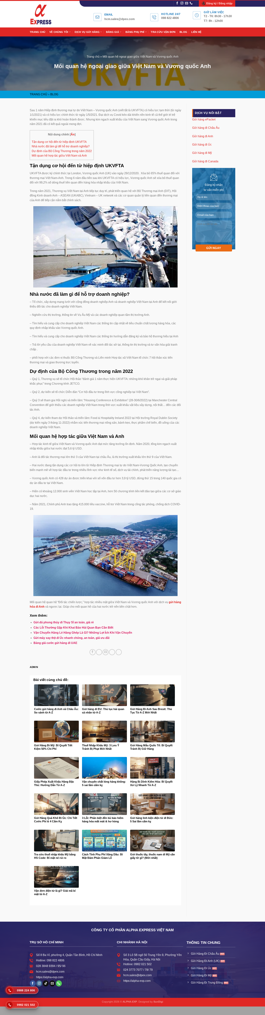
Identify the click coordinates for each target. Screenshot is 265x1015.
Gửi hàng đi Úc (202, 144)
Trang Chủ (38, 94)
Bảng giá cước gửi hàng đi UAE (55, 642)
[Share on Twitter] (99, 652)
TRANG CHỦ (37, 32)
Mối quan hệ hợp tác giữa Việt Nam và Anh (59, 155)
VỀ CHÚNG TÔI (58, 32)
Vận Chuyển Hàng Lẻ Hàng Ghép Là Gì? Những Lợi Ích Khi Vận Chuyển (83, 632)
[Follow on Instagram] (181, 3)
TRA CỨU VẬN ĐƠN (163, 32)
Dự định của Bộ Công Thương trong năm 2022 (62, 151)
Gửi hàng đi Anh (202, 136)
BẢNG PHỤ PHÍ (134, 32)
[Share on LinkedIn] (119, 652)
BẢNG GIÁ (112, 32)
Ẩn (73, 134)
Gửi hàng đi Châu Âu (205, 127)
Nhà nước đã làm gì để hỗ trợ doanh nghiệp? (61, 146)
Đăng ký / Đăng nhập (219, 3)
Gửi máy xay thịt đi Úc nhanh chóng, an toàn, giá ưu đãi (71, 637)
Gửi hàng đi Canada (205, 161)
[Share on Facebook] (93, 652)
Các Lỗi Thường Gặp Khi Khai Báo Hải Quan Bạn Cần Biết (73, 627)
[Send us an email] (186, 3)
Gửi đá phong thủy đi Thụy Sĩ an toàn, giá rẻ (64, 622)
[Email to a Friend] (106, 652)
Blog (54, 94)
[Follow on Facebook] (177, 3)
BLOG (183, 32)
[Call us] (191, 3)
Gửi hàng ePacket (203, 119)
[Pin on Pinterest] (112, 652)
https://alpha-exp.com (49, 977)
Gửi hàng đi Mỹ (202, 152)
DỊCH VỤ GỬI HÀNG (87, 32)
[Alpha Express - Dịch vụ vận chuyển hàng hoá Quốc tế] (45, 14)
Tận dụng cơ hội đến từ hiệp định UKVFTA (59, 141)
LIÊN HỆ (196, 32)
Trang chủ (93, 56)
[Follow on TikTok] (46, 983)
